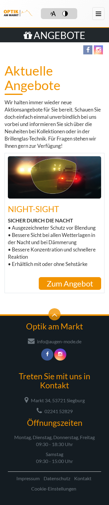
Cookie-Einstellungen (53, 488)
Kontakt (82, 478)
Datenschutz (57, 478)
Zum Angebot (70, 283)
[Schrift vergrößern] (53, 14)
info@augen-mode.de (58, 341)
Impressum (28, 478)
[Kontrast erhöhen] (65, 14)
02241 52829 (58, 411)
